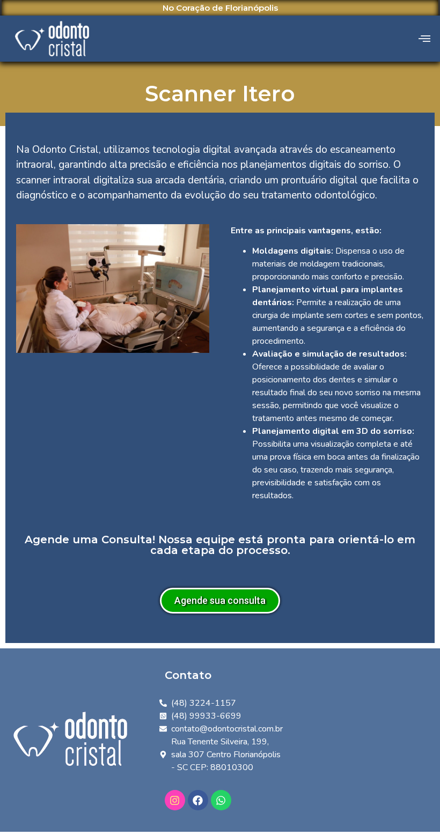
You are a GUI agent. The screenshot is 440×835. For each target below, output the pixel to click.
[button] (425, 38)
